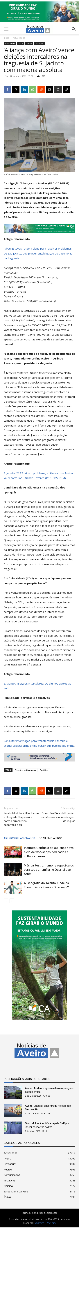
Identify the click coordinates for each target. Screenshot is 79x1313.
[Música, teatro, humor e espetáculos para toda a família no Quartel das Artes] (13, 869)
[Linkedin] (24, 89)
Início (6, 37)
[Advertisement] (39, 1268)
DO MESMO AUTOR (50, 838)
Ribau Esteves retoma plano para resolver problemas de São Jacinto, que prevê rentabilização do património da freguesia (38, 253)
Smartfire (39, 1223)
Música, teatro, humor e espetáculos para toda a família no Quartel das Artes (49, 870)
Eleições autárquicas (25, 770)
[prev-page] (6, 901)
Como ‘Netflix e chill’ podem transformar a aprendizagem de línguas (58, 817)
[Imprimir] (58, 89)
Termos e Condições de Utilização (40, 1212)
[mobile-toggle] (6, 29)
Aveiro (29, 43)
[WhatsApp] (32, 89)
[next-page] (12, 901)
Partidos (44, 770)
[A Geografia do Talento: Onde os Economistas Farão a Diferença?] (13, 887)
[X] (15, 89)
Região (20, 43)
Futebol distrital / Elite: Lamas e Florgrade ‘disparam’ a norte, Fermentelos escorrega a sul (21, 819)
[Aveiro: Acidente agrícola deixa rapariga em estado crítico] (13, 1092)
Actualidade (19, 37)
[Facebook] (7, 89)
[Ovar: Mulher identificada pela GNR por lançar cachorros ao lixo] (13, 1128)
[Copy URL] (66, 89)
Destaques (39, 43)
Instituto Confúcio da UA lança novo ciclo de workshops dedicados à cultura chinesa (49, 852)
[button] (74, 29)
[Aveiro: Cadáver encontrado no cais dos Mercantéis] (13, 1110)
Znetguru (51, 1223)
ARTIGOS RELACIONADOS (19, 838)
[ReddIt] (41, 89)
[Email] (49, 89)
